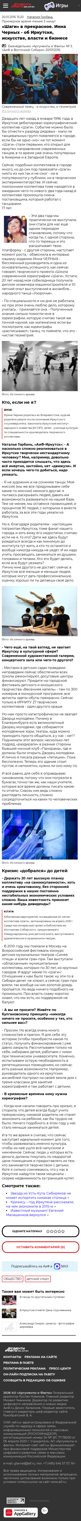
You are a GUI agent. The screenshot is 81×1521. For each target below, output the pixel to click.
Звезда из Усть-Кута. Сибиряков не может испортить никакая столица (38, 1195)
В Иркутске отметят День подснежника (45, 1310)
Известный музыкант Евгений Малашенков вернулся (35, 1213)
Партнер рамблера (39, 1500)
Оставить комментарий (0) (40, 1247)
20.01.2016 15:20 (13, 17)
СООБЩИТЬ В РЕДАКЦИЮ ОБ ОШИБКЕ (34, 1380)
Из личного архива (16, 111)
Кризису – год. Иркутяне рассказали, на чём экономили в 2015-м (40, 1204)
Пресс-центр (60, 1368)
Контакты (12, 1357)
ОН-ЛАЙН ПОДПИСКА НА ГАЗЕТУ (29, 1374)
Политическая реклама (24, 1368)
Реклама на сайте (41, 1357)
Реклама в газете (18, 1363)
